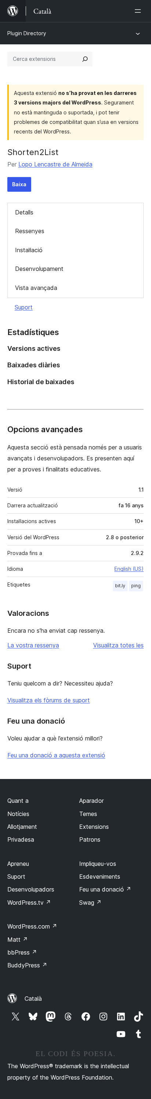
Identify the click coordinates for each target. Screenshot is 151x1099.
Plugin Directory (26, 33)
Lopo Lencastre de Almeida (55, 164)
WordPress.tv (29, 902)
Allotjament (22, 826)
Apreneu (18, 863)
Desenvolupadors (30, 889)
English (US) (129, 569)
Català (33, 998)
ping (136, 585)
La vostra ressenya (33, 645)
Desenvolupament (39, 268)
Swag (90, 902)
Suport (24, 307)
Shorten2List (33, 152)
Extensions (94, 826)
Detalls (24, 212)
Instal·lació (29, 250)
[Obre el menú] (139, 11)
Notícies (18, 813)
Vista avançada (36, 287)
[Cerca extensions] (85, 59)
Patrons (89, 839)
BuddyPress (27, 965)
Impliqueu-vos (97, 863)
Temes (88, 813)
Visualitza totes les (118, 645)
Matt (17, 939)
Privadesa (20, 839)
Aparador (91, 800)
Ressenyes (29, 231)
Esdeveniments (99, 876)
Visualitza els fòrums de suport (48, 700)
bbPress (22, 952)
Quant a (18, 800)
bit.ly (120, 585)
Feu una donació (105, 889)
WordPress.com (32, 926)
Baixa (19, 184)
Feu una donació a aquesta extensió (56, 755)
